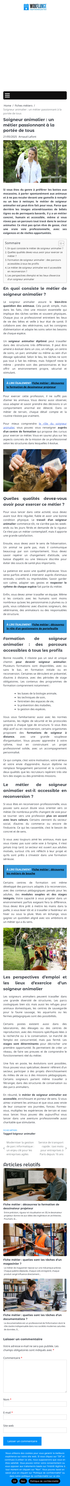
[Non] (66, 1467)
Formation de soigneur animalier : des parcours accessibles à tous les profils (34, 261)
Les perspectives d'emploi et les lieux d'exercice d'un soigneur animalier (33, 277)
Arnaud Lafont (27, 136)
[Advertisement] (35, 51)
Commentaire (12, 1358)
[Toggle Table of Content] (59, 243)
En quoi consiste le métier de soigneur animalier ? (35, 248)
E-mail (8, 1412)
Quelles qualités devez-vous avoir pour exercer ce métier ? (35, 254)
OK (14, 1481)
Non (23, 1481)
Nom (7, 1399)
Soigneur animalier (24, 1133)
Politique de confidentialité (44, 1481)
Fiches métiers (10, 1130)
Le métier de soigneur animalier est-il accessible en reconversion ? (34, 269)
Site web (8, 1425)
